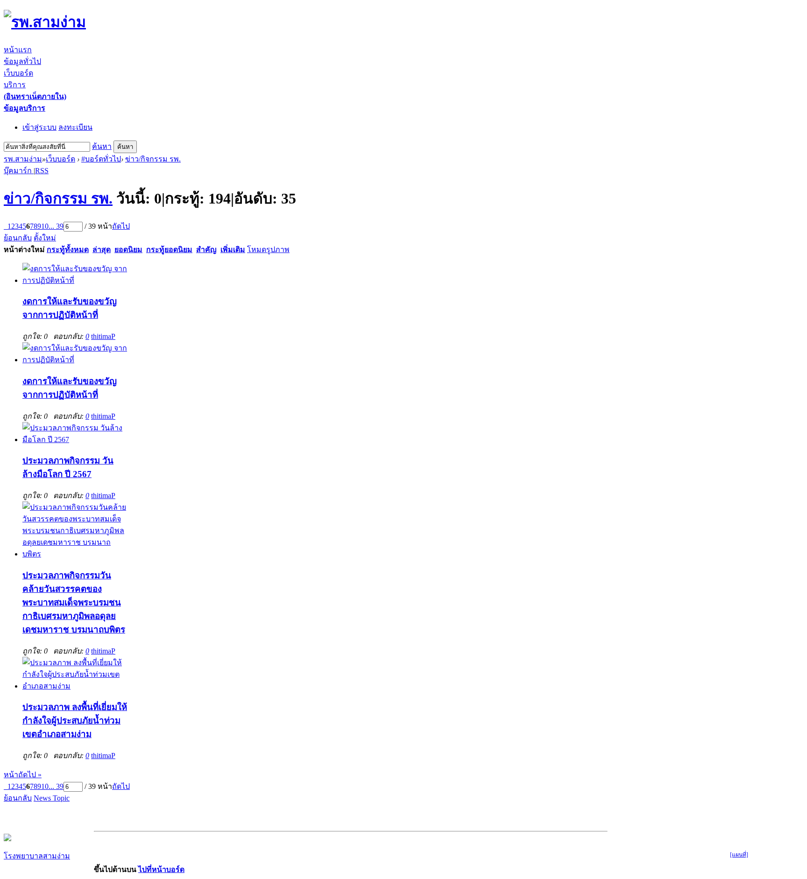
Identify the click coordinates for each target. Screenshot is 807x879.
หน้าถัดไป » (23, 775)
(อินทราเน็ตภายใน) (35, 96)
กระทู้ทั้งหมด (68, 249)
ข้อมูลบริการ (24, 108)
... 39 (56, 226)
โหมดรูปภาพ (268, 249)
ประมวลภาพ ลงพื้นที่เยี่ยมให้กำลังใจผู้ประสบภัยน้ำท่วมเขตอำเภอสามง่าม (74, 720)
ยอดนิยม (128, 249)
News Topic (52, 798)
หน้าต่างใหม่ (24, 249)
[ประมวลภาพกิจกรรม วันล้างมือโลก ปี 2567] (74, 439)
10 (45, 226)
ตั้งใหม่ (45, 238)
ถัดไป (121, 226)
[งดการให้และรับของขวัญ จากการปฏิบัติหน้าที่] (74, 280)
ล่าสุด (101, 249)
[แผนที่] (739, 854)
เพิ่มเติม (232, 249)
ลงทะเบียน (75, 127)
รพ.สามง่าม (23, 159)
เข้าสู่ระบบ (39, 127)
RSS (42, 171)
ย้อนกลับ (18, 238)
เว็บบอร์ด (18, 73)
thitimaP (103, 336)
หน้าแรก (18, 50)
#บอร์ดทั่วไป (101, 159)
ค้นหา (102, 146)
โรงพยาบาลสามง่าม (37, 856)
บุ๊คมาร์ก (19, 171)
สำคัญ (206, 249)
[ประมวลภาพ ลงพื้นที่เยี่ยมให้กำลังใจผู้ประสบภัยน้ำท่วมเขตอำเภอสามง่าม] (74, 686)
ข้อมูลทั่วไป (22, 61)
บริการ (15, 85)
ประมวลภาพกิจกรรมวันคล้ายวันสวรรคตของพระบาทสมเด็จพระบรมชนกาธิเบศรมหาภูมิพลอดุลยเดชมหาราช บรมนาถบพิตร (73, 602)
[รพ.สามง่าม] (45, 22)
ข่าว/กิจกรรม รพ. (153, 159)
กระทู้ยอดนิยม (169, 249)
